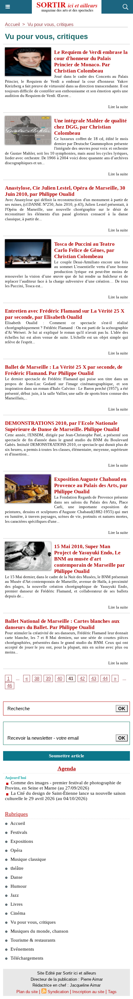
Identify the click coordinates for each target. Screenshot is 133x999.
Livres (16, 904)
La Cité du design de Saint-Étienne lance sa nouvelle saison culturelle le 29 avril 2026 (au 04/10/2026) (65, 796)
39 (48, 678)
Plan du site (27, 991)
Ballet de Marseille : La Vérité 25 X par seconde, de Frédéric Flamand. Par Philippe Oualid (63, 370)
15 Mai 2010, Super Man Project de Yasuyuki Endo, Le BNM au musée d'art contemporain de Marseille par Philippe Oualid (89, 559)
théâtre (16, 868)
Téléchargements (26, 958)
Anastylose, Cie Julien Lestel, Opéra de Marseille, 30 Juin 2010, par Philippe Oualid (65, 191)
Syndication (58, 991)
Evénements (21, 949)
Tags (112, 991)
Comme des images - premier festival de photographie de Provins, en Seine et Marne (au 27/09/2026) (63, 785)
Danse (16, 877)
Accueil (12, 24)
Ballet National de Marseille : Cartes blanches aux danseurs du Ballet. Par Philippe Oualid (62, 624)
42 (82, 678)
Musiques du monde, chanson (38, 931)
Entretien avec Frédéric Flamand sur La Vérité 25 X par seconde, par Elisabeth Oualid (64, 314)
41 (70, 678)
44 (105, 678)
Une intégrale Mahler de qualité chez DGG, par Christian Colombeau (90, 127)
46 (9, 685)
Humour (18, 886)
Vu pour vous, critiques (51, 24)
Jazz (14, 895)
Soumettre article (66, 755)
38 (36, 678)
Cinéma (17, 913)
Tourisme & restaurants (32, 940)
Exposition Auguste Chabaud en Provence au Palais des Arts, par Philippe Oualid (91, 485)
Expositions (21, 841)
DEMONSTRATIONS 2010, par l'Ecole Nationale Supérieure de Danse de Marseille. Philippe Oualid (62, 426)
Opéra (15, 850)
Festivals (18, 832)
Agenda (67, 768)
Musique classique (27, 859)
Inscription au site (88, 991)
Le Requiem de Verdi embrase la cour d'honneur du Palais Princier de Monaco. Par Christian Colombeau (91, 61)
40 (59, 678)
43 (93, 678)
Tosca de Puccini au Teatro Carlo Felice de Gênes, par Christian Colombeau (84, 250)
